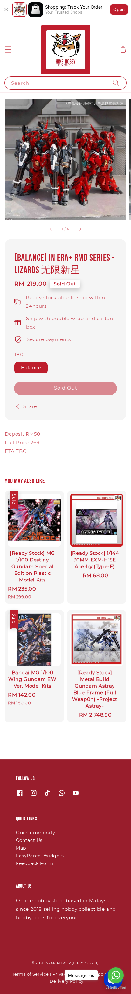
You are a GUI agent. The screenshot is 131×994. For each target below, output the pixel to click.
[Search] (116, 83)
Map (21, 848)
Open (119, 9)
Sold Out (65, 388)
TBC (18, 354)
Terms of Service (30, 974)
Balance (31, 368)
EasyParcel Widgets (40, 856)
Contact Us (29, 840)
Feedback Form (34, 863)
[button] (8, 50)
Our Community (35, 833)
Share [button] (30, 406)
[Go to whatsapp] (116, 975)
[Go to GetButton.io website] (116, 987)
